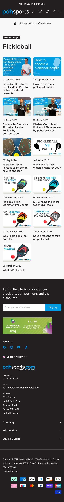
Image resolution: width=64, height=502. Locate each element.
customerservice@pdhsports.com (21, 387)
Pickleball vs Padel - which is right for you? (47, 166)
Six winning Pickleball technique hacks (46, 203)
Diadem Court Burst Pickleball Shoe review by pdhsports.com (47, 127)
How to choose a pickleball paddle (43, 85)
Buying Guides (11, 438)
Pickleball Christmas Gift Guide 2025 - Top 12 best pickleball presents (16, 88)
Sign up (53, 307)
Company (9, 422)
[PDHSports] (16, 12)
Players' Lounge (11, 37)
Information (10, 430)
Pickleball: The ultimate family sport (15, 203)
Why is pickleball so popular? (15, 237)
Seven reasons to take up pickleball (46, 237)
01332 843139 (10, 378)
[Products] (60, 12)
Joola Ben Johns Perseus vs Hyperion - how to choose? (16, 167)
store (48, 23)
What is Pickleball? (14, 270)
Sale (42, 3)
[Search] (33, 12)
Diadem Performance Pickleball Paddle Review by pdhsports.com (16, 129)
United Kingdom (15, 356)
